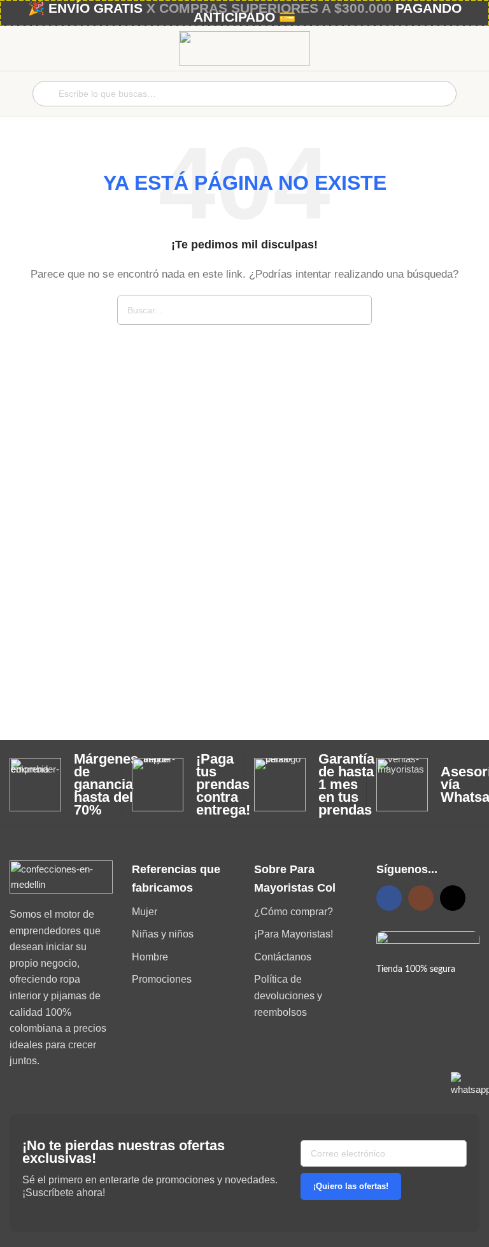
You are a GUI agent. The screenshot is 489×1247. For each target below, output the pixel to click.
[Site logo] (244, 47)
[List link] (183, 912)
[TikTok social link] (452, 898)
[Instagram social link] (421, 898)
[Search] (357, 310)
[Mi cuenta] (474, 93)
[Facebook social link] (389, 898)
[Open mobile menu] (14, 93)
